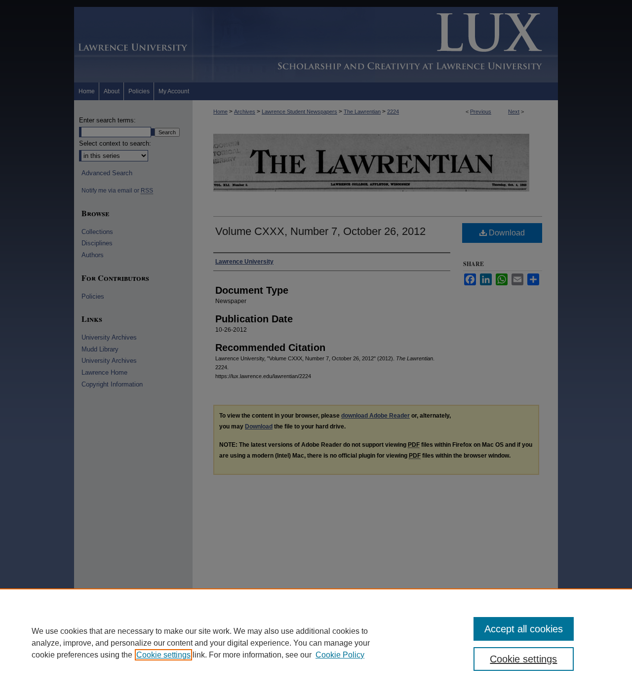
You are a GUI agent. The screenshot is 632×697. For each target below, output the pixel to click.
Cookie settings (163, 655)
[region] (316, 642)
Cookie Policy (340, 655)
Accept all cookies (523, 628)
